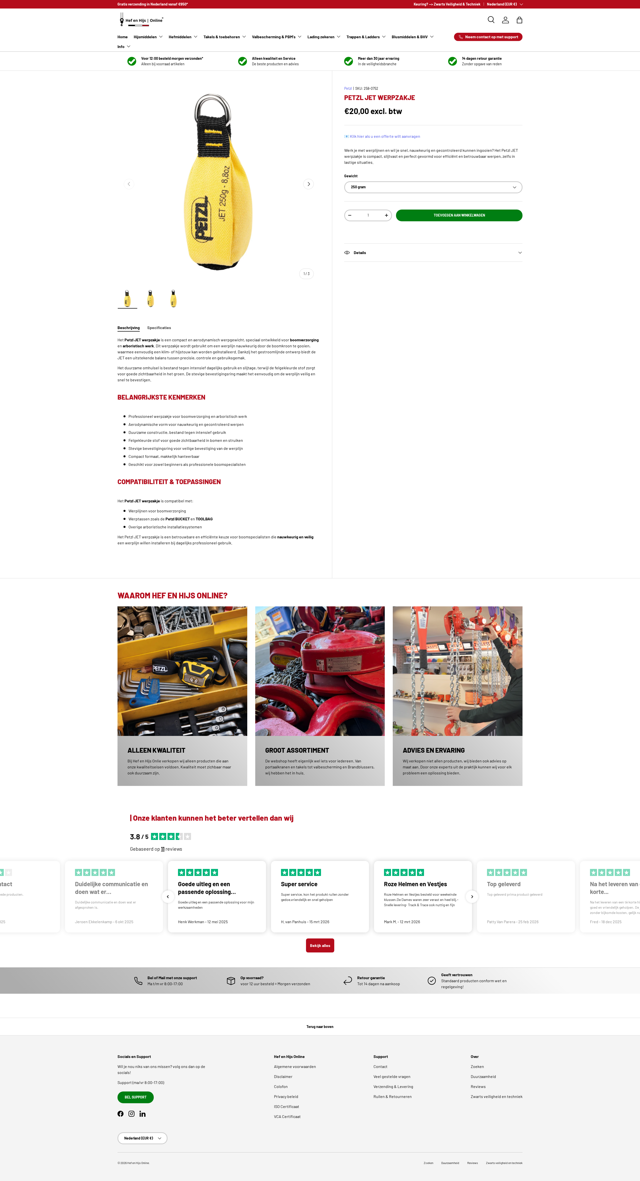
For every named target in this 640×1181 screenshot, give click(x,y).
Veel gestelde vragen (392, 1076)
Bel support (135, 1097)
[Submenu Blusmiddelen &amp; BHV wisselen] (432, 37)
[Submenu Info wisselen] (129, 46)
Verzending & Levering (393, 1086)
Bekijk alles (320, 945)
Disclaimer (283, 1076)
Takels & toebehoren (222, 36)
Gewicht (351, 176)
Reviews (478, 1086)
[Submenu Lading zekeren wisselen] (339, 37)
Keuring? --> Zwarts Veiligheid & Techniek (447, 4)
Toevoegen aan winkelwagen (459, 215)
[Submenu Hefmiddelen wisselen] (195, 37)
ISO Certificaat (286, 1106)
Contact (381, 1066)
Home (123, 36)
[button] (519, 20)
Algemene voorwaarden (295, 1066)
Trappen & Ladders (363, 36)
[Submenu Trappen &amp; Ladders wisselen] (384, 37)
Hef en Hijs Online (138, 1162)
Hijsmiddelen (145, 36)
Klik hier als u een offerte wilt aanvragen (385, 136)
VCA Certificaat (287, 1116)
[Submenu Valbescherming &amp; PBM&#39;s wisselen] (299, 37)
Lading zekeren (321, 36)
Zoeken (477, 1066)
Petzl (348, 88)
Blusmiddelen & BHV (410, 36)
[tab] (129, 327)
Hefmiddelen (180, 36)
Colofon (281, 1086)
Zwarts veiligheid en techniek (496, 1096)
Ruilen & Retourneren (393, 1096)
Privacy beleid (286, 1096)
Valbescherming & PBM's (274, 36)
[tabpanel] (219, 446)
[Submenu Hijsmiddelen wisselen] (161, 37)
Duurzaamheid (483, 1076)
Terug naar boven (320, 1026)
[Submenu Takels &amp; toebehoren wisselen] (244, 37)
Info (121, 46)
